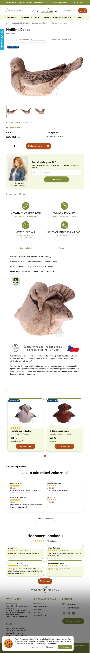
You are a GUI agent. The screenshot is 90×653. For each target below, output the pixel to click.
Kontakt (37, 612)
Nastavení (35, 647)
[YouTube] (73, 613)
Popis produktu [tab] (25, 248)
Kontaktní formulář (73, 621)
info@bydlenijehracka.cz (75, 604)
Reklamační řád (11, 604)
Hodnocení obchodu (25, 3)
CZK (77, 3)
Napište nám (38, 609)
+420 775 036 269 (73, 608)
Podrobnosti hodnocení (38, 40)
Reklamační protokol (13, 615)
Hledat (32, 11)
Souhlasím (66, 647)
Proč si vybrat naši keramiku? (16, 629)
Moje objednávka (40, 615)
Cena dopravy (11, 3)
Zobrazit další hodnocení (45, 519)
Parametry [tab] (62, 248)
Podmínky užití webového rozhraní (18, 612)
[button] (45, 456)
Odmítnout (49, 647)
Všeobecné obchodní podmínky (16, 610)
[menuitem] (12, 17)
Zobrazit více (45, 581)
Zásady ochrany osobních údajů (17, 617)
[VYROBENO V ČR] (26, 413)
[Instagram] (68, 613)
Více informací (51, 643)
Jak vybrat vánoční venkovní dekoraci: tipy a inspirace (16, 632)
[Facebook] (64, 613)
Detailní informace (13, 127)
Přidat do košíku (35, 146)
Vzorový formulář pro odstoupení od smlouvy (17, 607)
